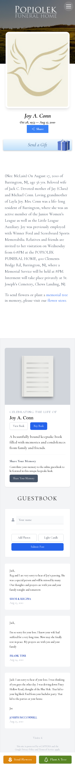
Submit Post (37, 546)
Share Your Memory (23, 478)
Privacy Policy (28, 749)
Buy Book (39, 426)
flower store (57, 300)
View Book (18, 426)
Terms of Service (46, 749)
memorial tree (57, 295)
